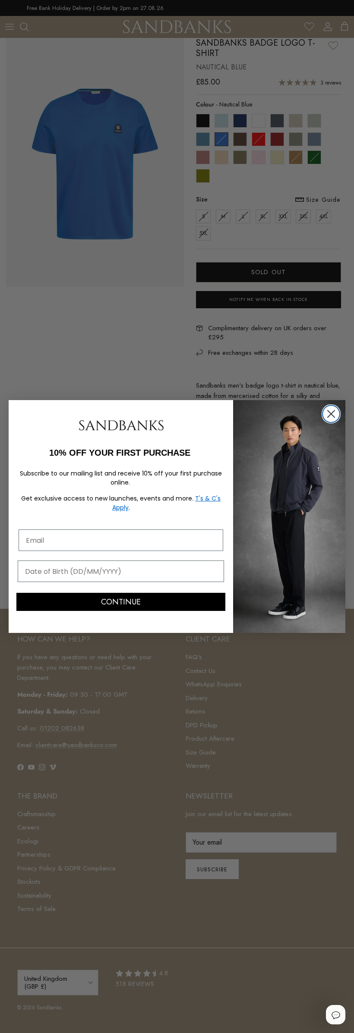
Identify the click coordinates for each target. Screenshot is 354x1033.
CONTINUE (121, 601)
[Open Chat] (335, 1014)
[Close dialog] (331, 414)
